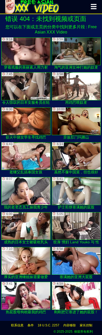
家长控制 (86, 325)
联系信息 (17, 325)
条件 (30, 325)
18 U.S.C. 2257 (48, 325)
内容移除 (69, 325)
